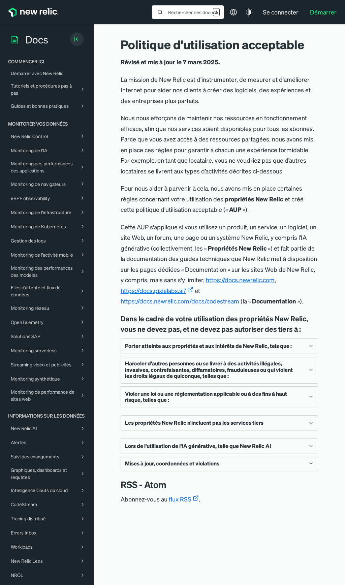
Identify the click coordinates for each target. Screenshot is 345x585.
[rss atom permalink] (169, 484)
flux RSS (180, 499)
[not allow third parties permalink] (305, 329)
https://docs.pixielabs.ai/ (153, 290)
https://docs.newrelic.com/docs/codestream (180, 301)
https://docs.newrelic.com (240, 280)
